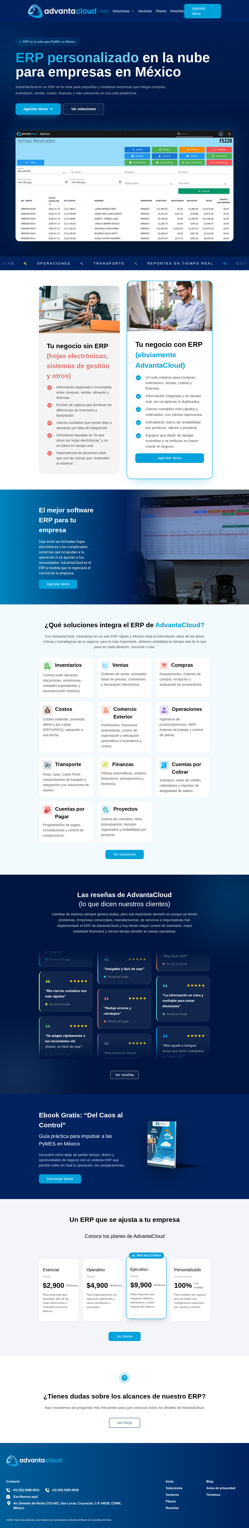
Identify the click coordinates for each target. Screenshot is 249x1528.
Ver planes (124, 1336)
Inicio (104, 11)
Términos (213, 1494)
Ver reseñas (124, 1075)
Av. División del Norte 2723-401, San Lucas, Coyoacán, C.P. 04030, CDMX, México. (67, 1506)
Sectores (172, 1494)
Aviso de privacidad (220, 1488)
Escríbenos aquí (26, 1496)
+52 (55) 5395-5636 (65, 1490)
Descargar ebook (60, 1179)
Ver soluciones (83, 109)
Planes (161, 11)
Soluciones (174, 1488)
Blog (209, 1481)
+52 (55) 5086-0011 (25, 1490)
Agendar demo (198, 11)
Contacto (13, 1481)
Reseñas (177, 11)
